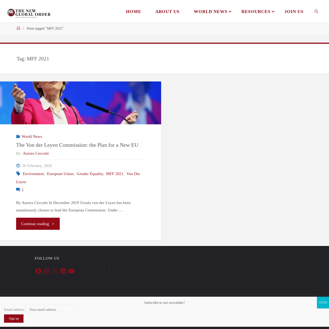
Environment (33, 173)
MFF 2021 (114, 173)
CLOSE (323, 302)
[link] (317, 11)
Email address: (15, 309)
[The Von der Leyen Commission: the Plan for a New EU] (80, 102)
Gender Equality (90, 173)
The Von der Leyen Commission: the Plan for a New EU (77, 145)
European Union (60, 173)
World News (32, 136)
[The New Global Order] (28, 11)
